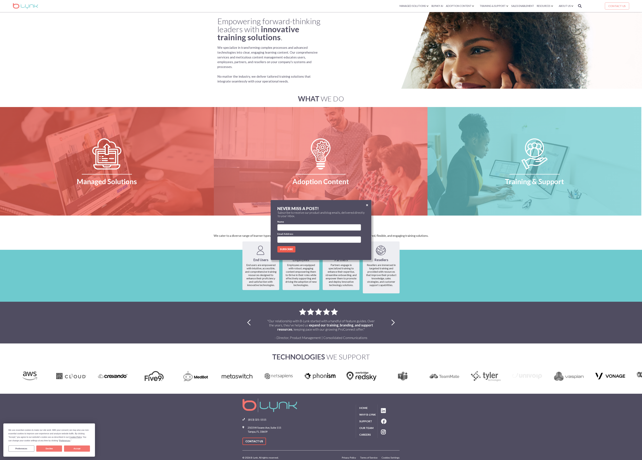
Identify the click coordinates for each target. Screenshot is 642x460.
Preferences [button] (64, 440)
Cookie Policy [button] (75, 437)
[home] (206, 6)
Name (280, 221)
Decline (49, 448)
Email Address (285, 233)
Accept (77, 448)
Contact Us (617, 6)
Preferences (21, 448)
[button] (414, 6)
